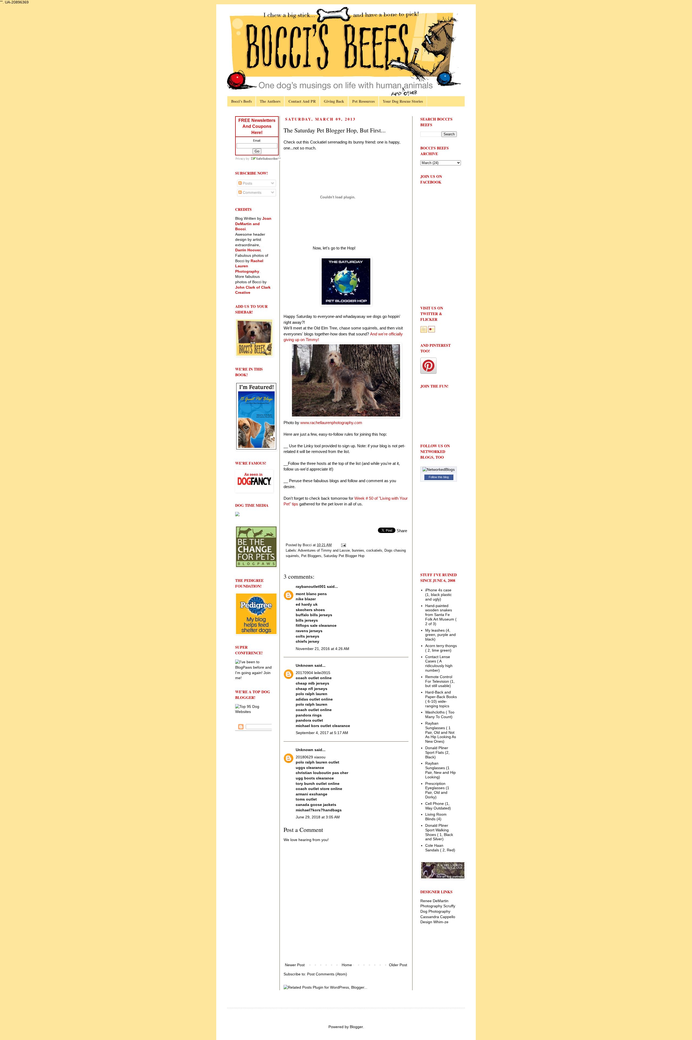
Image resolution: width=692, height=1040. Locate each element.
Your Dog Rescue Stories (403, 101)
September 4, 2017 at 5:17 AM (322, 733)
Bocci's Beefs (241, 101)
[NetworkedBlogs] (438, 469)
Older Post (398, 965)
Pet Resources (363, 101)
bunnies (358, 550)
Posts (247, 183)
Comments (251, 192)
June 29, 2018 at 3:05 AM (318, 817)
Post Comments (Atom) (327, 974)
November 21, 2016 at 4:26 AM (322, 648)
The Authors (270, 101)
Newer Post (295, 965)
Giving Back (334, 101)
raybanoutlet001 (311, 586)
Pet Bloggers (311, 556)
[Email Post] (343, 545)
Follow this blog (439, 477)
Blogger (356, 1027)
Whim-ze (440, 922)
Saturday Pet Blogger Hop (344, 556)
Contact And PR (302, 101)
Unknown (304, 665)
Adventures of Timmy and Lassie (324, 550)
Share (402, 530)
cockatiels (374, 550)
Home (347, 965)
